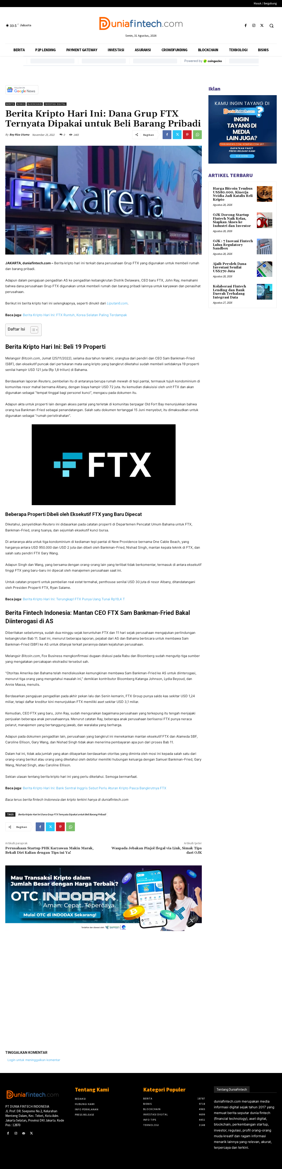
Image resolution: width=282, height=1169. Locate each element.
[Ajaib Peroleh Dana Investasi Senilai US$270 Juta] (264, 269)
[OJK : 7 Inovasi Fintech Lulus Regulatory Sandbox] (264, 246)
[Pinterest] (187, 134)
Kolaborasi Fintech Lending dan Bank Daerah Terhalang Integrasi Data (229, 292)
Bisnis (21, 104)
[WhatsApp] (197, 134)
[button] (271, 25)
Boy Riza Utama (19, 134)
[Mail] (23, 1133)
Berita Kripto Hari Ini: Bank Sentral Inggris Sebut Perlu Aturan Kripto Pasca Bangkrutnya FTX (94, 788)
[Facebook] (246, 26)
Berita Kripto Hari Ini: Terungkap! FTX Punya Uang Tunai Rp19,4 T (74, 599)
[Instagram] (254, 26)
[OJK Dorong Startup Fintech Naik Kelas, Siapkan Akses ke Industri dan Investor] (264, 220)
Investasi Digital (55, 104)
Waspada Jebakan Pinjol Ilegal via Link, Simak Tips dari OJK (156, 850)
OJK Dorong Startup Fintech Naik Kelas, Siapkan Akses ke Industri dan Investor (232, 220)
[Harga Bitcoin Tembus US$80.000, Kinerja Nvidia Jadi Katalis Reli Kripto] (264, 194)
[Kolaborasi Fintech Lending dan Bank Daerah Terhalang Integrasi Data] (264, 291)
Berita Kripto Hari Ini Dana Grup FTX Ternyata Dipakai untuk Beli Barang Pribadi (62, 814)
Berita (10, 104)
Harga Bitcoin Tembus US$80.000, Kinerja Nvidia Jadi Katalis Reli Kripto (233, 194)
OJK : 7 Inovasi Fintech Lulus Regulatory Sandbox (233, 245)
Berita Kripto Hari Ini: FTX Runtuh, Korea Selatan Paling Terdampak (75, 315)
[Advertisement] (103, 987)
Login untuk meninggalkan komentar (33, 1060)
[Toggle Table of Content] (32, 330)
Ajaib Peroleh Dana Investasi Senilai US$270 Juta (229, 267)
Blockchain (35, 104)
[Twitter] (262, 26)
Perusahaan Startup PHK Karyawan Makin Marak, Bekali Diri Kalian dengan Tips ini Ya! (49, 850)
